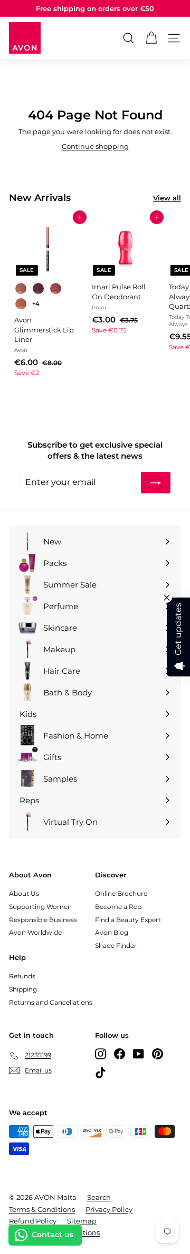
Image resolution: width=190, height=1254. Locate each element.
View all (167, 198)
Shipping (23, 989)
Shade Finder (116, 945)
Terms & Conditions (42, 1209)
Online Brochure (121, 893)
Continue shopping (95, 146)
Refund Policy (32, 1221)
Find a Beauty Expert (128, 920)
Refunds (22, 976)
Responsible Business (43, 920)
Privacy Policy (109, 1209)
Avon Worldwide (35, 932)
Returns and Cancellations (50, 1002)
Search (99, 1197)
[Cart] (151, 38)
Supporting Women (40, 907)
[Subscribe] (155, 482)
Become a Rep (118, 907)
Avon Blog (111, 932)
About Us (24, 893)
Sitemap (82, 1221)
